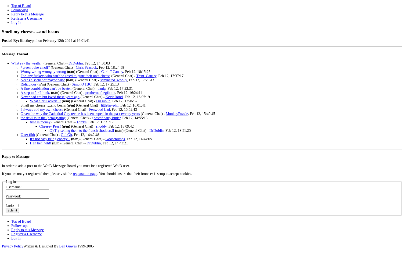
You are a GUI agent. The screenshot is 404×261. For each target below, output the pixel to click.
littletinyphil (110, 105)
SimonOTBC (82, 84)
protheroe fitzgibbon (100, 93)
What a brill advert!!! (45, 101)
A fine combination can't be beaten (46, 88)
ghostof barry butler (106, 118)
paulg (101, 88)
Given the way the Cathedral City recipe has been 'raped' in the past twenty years (80, 114)
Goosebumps (115, 139)
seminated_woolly (113, 80)
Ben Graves (68, 246)
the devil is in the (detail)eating (43, 118)
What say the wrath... (27, 63)
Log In (16, 23)
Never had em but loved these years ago (50, 97)
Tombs (81, 122)
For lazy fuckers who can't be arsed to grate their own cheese (65, 76)
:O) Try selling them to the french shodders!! (81, 130)
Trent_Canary (146, 76)
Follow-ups (19, 10)
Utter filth (28, 135)
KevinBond (114, 97)
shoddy (101, 126)
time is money (40, 122)
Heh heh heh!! (40, 143)
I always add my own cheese (42, 109)
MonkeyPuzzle (177, 114)
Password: (13, 196)
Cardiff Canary (112, 72)
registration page (85, 174)
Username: (14, 187)
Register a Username (26, 18)
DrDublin (76, 63)
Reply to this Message (27, 14)
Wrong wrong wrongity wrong (43, 72)
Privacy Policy (12, 246)
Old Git (66, 135)
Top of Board (21, 6)
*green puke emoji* (35, 67)
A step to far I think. (35, 93)
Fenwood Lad (99, 109)
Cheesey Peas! (50, 126)
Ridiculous (28, 84)
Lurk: (10, 206)
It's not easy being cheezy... (50, 139)
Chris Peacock (86, 67)
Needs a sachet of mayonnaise (43, 80)
